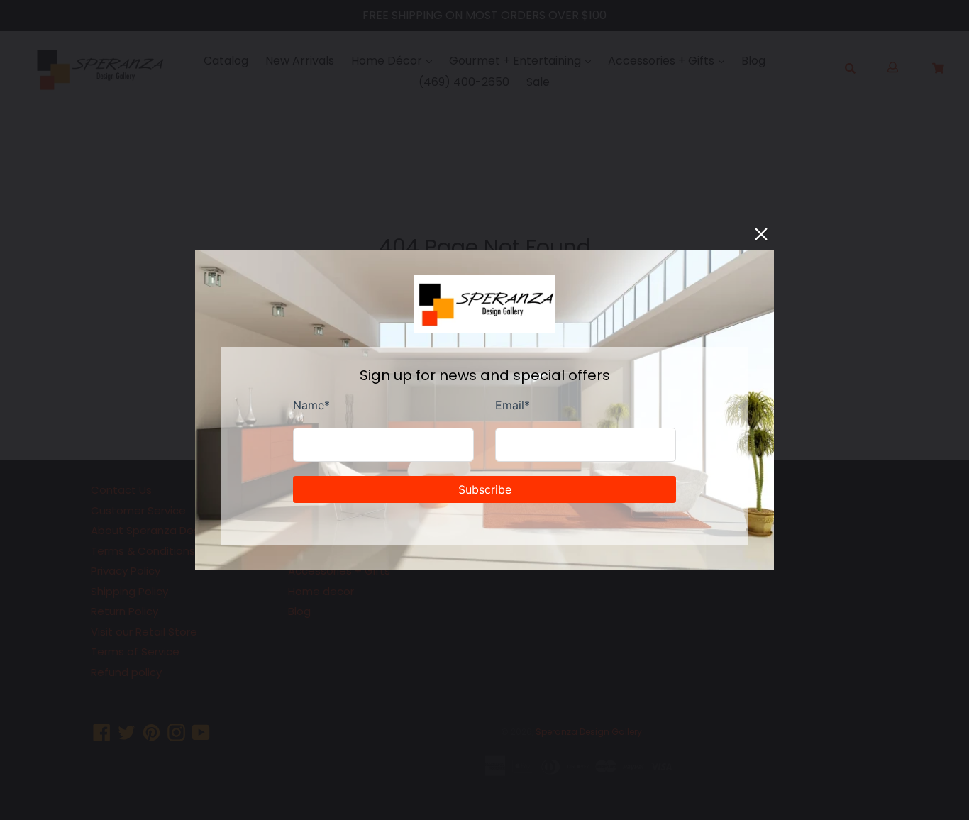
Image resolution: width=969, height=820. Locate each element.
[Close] (761, 234)
